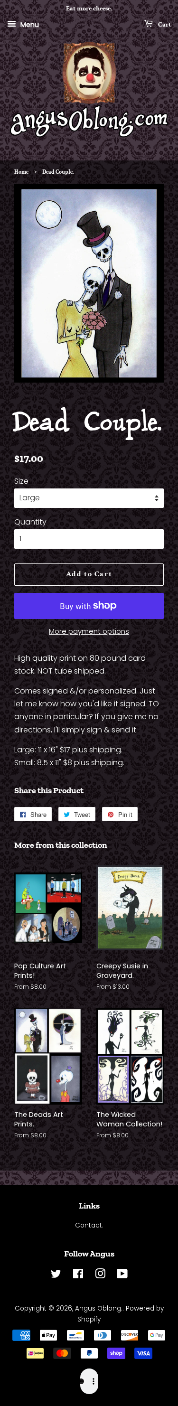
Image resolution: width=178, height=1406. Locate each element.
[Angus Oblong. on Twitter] (56, 1275)
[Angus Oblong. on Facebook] (78, 1275)
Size (21, 481)
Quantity (30, 521)
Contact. (89, 1225)
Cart (164, 24)
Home (21, 172)
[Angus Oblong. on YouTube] (122, 1275)
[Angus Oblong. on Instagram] (100, 1275)
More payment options (89, 631)
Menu (29, 24)
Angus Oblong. (98, 1308)
